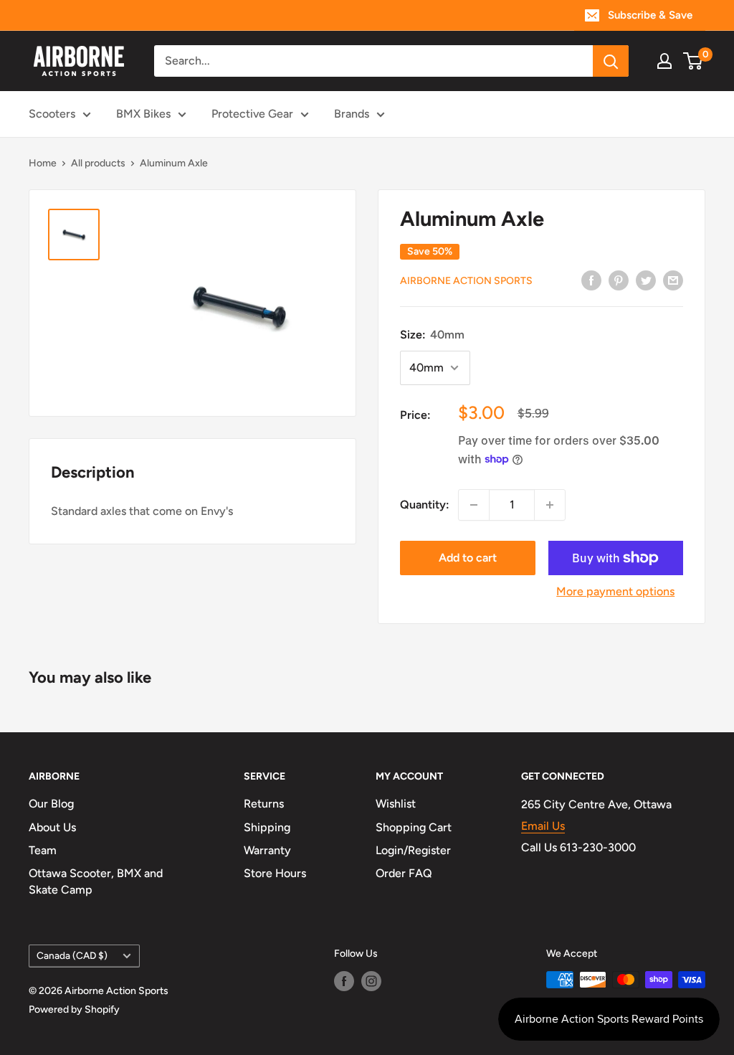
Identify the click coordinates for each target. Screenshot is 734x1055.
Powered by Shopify (74, 1009)
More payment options (615, 591)
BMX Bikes (143, 113)
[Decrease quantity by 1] (474, 505)
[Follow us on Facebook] (344, 981)
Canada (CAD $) (72, 955)
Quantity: (424, 504)
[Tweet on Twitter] (646, 279)
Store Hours (275, 873)
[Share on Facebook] (591, 279)
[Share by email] (673, 279)
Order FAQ (404, 873)
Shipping (267, 827)
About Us (52, 827)
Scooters (52, 113)
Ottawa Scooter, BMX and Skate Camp (96, 881)
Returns (264, 803)
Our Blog (51, 803)
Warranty (267, 850)
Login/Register (413, 850)
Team (43, 850)
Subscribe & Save (650, 15)
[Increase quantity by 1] (550, 505)
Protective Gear (252, 113)
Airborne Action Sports (466, 281)
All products (98, 163)
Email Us (543, 826)
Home (43, 163)
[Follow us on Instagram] (371, 981)
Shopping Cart (414, 827)
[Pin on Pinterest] (619, 279)
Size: (432, 334)
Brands (351, 113)
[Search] (611, 61)
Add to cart (468, 557)
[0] (693, 61)
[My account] (664, 61)
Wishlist (396, 803)
